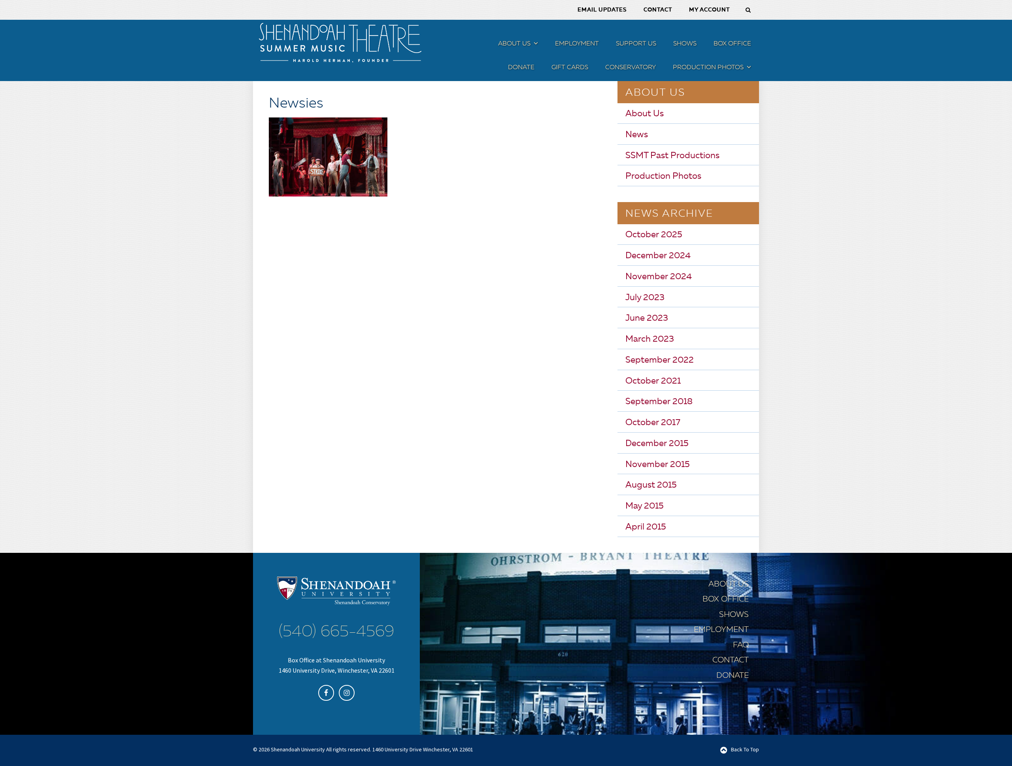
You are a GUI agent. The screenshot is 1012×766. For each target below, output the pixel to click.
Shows (734, 615)
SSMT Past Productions (672, 155)
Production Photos (663, 176)
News (636, 135)
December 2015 (657, 443)
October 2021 (653, 381)
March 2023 (649, 339)
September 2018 (659, 401)
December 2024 (658, 256)
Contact (730, 660)
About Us (644, 114)
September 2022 (659, 360)
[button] (535, 45)
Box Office (725, 599)
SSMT (340, 42)
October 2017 (652, 422)
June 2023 (646, 318)
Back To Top (745, 749)
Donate (732, 676)
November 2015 (657, 464)
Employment (721, 630)
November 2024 (658, 276)
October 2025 (653, 235)
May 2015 (644, 506)
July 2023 (645, 297)
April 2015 (645, 527)
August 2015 (651, 485)
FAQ (741, 645)
